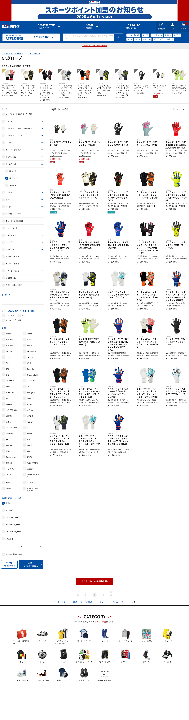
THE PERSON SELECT (14, 285)
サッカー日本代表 (133, 35)
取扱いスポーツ (46, 26)
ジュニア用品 (11, 157)
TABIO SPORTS (32, 463)
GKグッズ (12, 185)
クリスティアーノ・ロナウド (163, 39)
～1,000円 (9, 510)
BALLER (9, 351)
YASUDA (30, 482)
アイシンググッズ (12, 256)
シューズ (9, 121)
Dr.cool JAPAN (32, 375)
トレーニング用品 (12, 263)
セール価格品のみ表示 (14, 554)
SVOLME (9, 463)
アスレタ (168, 35)
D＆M (29, 363)
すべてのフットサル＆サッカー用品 (19, 114)
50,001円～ (10, 539)
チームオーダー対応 (13, 320)
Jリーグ (137, 39)
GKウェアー (13, 171)
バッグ (8, 207)
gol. (7, 398)
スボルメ (177, 35)
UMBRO (9, 474)
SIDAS (29, 451)
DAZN (8, 369)
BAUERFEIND (32, 351)
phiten (29, 433)
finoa (8, 387)
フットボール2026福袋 (14, 221)
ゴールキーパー (34, 53)
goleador (30, 398)
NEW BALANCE (11, 428)
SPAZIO (30, 457)
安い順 (175, 109)
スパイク (145, 35)
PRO (7, 439)
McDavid (30, 410)
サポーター (10, 242)
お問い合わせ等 (133, 26)
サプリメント (11, 235)
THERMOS (10, 469)
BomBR (9, 357)
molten (8, 422)
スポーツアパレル (12, 271)
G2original (31, 392)
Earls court (10, 381)
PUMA (29, 439)
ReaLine (9, 445)
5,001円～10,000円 (13, 524)
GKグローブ (13, 178)
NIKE (29, 428)
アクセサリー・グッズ (14, 214)
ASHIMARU (10, 339)
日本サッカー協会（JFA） (32, 489)
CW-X (8, 363)
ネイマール (147, 39)
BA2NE (29, 345)
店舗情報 (90, 26)
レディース (10, 315)
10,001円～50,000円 (13, 531)
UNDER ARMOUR (33, 475)
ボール (8, 199)
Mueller (30, 422)
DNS (7, 375)
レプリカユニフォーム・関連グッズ (19, 128)
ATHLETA (9, 345)
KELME (29, 404)
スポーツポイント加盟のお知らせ (94, 45)
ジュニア (25, 315)
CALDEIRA (30, 357)
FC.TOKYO (31, 381)
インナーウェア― (12, 228)
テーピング (10, 249)
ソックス (9, 143)
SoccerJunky (11, 457)
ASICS (29, 339)
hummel (9, 404)
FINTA (29, 387)
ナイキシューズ (156, 35)
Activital (9, 334)
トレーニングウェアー (14, 150)
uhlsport (30, 469)
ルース (129, 39)
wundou (9, 482)
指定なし (9, 503)
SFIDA (8, 451)
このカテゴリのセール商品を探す (94, 581)
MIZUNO (30, 416)
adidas (29, 334)
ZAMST (8, 488)
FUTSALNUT (10, 392)
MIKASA (9, 416)
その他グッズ (11, 278)
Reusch (29, 445)
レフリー (9, 192)
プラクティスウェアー (14, 135)
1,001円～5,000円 (12, 517)
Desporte (30, 369)
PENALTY (9, 433)
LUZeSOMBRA (11, 410)
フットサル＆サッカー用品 (12, 53)
